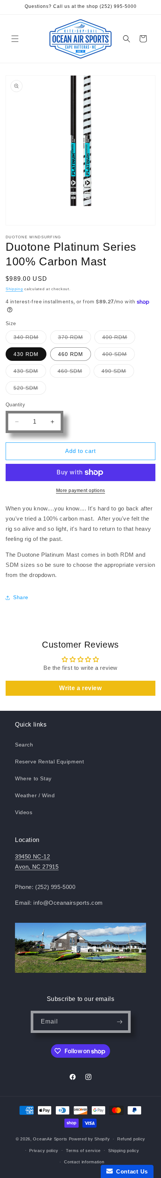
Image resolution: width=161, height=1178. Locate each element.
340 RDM (29, 339)
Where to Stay (33, 778)
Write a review (80, 688)
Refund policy (131, 1139)
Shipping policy (123, 1150)
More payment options (80, 490)
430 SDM (29, 373)
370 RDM (74, 339)
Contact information (84, 1162)
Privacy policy (43, 1150)
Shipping (14, 289)
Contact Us (130, 1171)
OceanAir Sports (50, 1139)
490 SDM (117, 373)
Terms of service (83, 1150)
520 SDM (29, 390)
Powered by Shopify (89, 1139)
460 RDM (70, 354)
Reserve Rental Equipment (49, 762)
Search (24, 745)
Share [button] (20, 597)
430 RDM (26, 354)
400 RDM (118, 339)
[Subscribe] (120, 1022)
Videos (24, 812)
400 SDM (118, 356)
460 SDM (74, 373)
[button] (15, 38)
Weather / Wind (35, 795)
